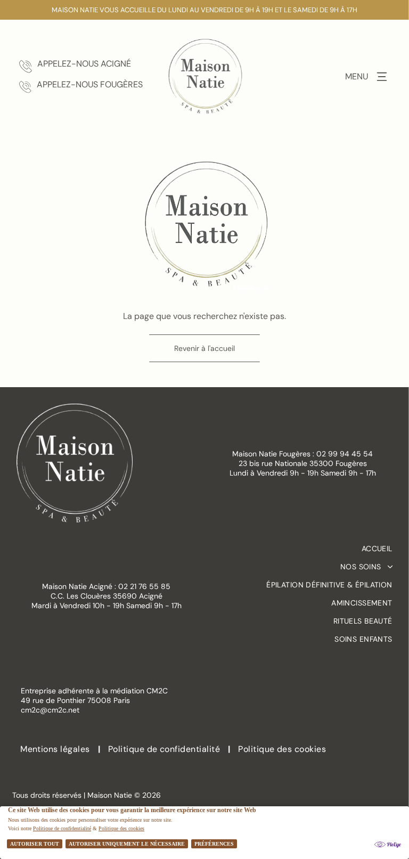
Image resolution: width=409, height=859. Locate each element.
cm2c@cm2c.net (50, 710)
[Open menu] (381, 76)
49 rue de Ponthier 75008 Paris (75, 700)
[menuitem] (302, 548)
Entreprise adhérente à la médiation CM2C (94, 691)
